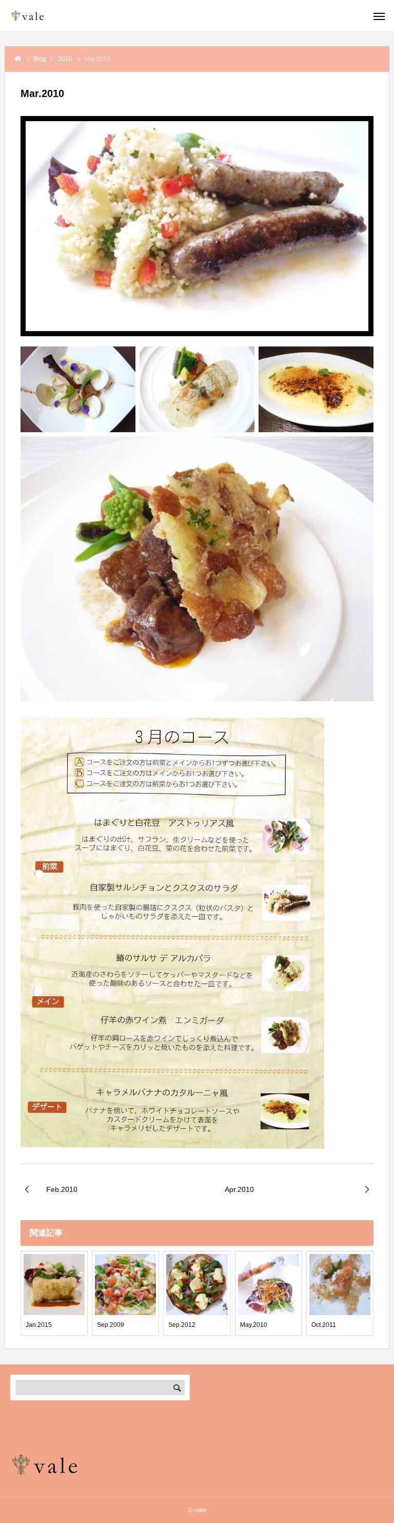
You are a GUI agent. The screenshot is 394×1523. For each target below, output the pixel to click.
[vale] (43, 15)
